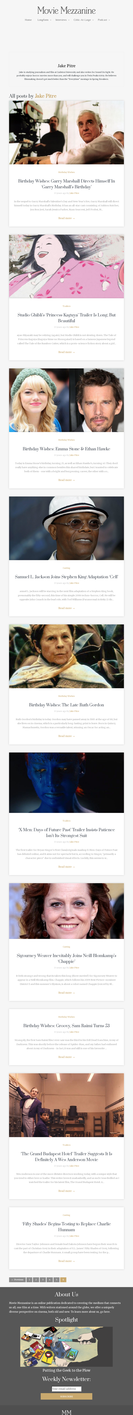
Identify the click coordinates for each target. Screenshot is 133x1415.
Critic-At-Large (82, 19)
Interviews (61, 19)
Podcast (102, 19)
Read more (66, 218)
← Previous (17, 1279)
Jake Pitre (45, 96)
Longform (42, 19)
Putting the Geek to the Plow (66, 1370)
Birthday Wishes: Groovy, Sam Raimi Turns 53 (66, 1026)
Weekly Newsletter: (66, 1379)
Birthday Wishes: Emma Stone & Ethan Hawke (66, 449)
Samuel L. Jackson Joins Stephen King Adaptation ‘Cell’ (66, 577)
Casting (66, 568)
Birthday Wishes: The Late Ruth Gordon (66, 705)
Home (28, 19)
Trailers (67, 306)
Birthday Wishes (66, 172)
